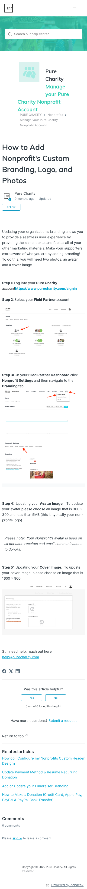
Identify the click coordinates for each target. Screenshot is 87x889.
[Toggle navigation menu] (74, 8)
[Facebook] (4, 671)
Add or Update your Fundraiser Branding (35, 786)
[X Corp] (11, 671)
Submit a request (62, 720)
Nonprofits (55, 115)
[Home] (8, 8)
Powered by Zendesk (67, 885)
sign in (17, 838)
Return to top (13, 736)
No (56, 697)
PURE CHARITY (31, 115)
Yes (31, 697)
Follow (11, 207)
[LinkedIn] (18, 671)
